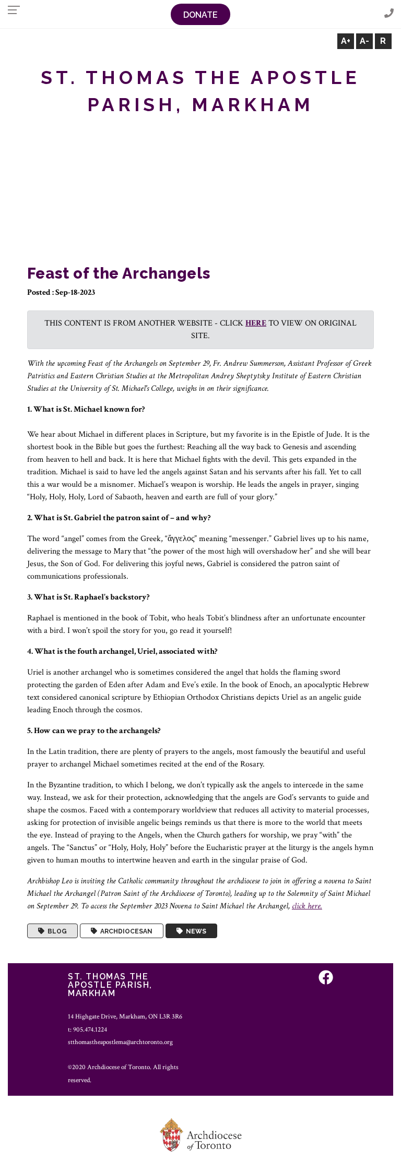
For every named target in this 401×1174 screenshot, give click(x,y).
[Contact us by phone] (389, 14)
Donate (200, 15)
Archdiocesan (124, 931)
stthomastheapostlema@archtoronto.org (120, 1042)
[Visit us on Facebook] (326, 978)
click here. (307, 906)
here (255, 323)
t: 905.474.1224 (87, 1029)
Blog (55, 931)
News (194, 931)
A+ (345, 41)
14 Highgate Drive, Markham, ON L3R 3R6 (125, 1016)
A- (364, 41)
